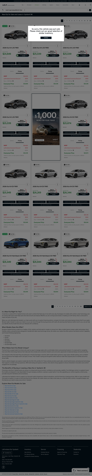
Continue (46, 37)
